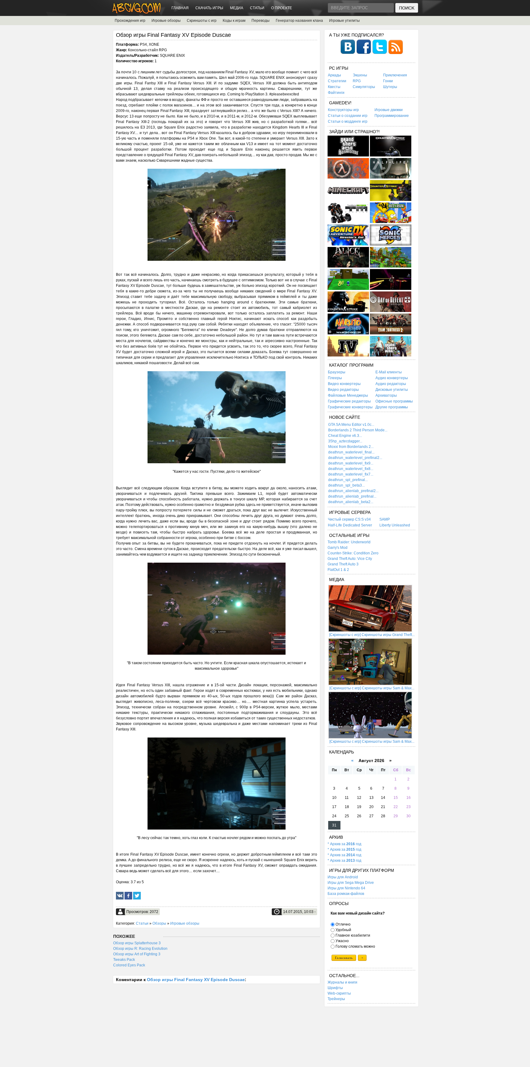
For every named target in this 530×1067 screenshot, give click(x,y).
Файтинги (336, 93)
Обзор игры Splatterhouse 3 (137, 943)
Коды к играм (234, 20)
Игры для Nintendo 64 (346, 888)
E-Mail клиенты (388, 372)
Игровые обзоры (166, 20)
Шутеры (390, 87)
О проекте (281, 8)
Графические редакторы (349, 401)
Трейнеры (336, 999)
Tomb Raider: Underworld (349, 542)
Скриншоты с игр (202, 20)
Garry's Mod (338, 547)
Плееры (335, 378)
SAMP (384, 519)
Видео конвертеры (344, 384)
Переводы (261, 20)
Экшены (360, 75)
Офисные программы (394, 401)
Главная (180, 8)
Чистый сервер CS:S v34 (349, 519)
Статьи (257, 8)
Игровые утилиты (344, 20)
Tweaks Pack (124, 959)
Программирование (391, 116)
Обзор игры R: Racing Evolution (140, 948)
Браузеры (336, 372)
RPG (357, 81)
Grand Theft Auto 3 (343, 564)
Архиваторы (386, 395)
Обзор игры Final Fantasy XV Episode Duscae (196, 979)
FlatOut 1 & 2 (338, 570)
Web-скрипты (339, 993)
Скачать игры (209, 8)
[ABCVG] (137, 12)
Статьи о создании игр (347, 116)
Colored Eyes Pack (129, 965)
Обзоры (159, 923)
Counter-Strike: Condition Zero (353, 553)
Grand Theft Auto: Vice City (350, 559)
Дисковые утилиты (391, 389)
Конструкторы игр (343, 110)
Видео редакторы (343, 389)
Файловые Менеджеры (348, 395)
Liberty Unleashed (394, 525)
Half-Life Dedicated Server (350, 525)
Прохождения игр (130, 20)
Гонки (388, 81)
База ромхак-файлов (346, 894)
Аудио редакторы (390, 384)
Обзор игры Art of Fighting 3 (136, 954)
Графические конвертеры (350, 407)
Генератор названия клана (299, 20)
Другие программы (391, 407)
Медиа (236, 8)
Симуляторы (364, 87)
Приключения (395, 75)
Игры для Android (343, 877)
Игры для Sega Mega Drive (351, 882)
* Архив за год (344, 844)
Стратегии (337, 81)
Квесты (334, 87)
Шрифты (335, 988)
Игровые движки (388, 110)
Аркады (334, 75)
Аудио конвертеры (391, 378)
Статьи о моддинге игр (347, 121)
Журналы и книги (342, 982)
